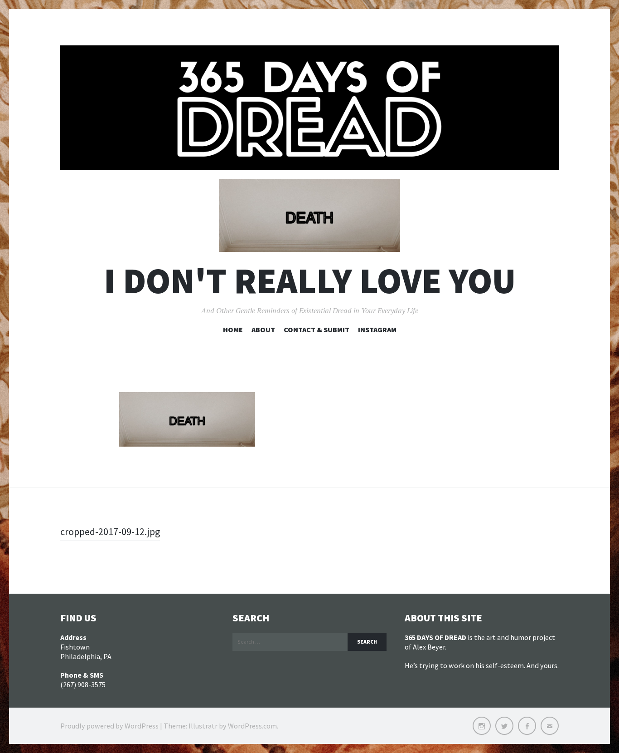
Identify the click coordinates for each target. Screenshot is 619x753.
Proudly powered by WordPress (109, 725)
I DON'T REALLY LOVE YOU (310, 280)
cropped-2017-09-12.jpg (110, 531)
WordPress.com (252, 725)
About (263, 329)
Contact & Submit (316, 329)
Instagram (377, 329)
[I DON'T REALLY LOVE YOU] (309, 107)
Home (233, 329)
